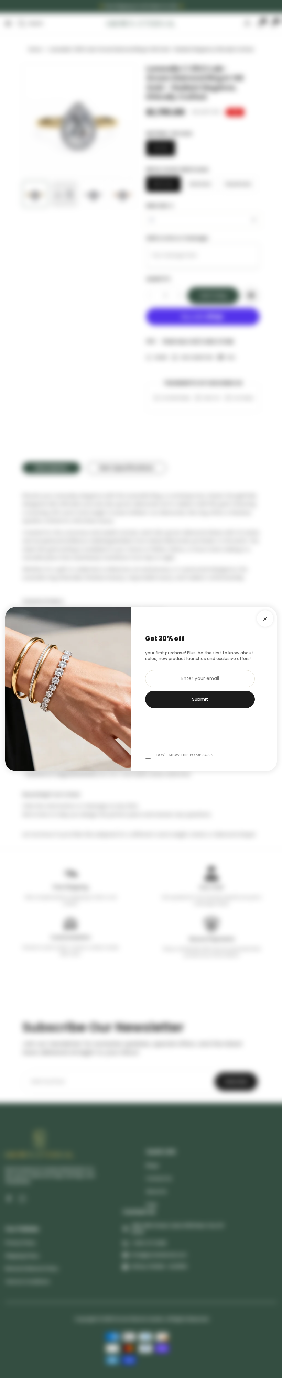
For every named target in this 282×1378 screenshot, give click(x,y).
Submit (200, 699)
